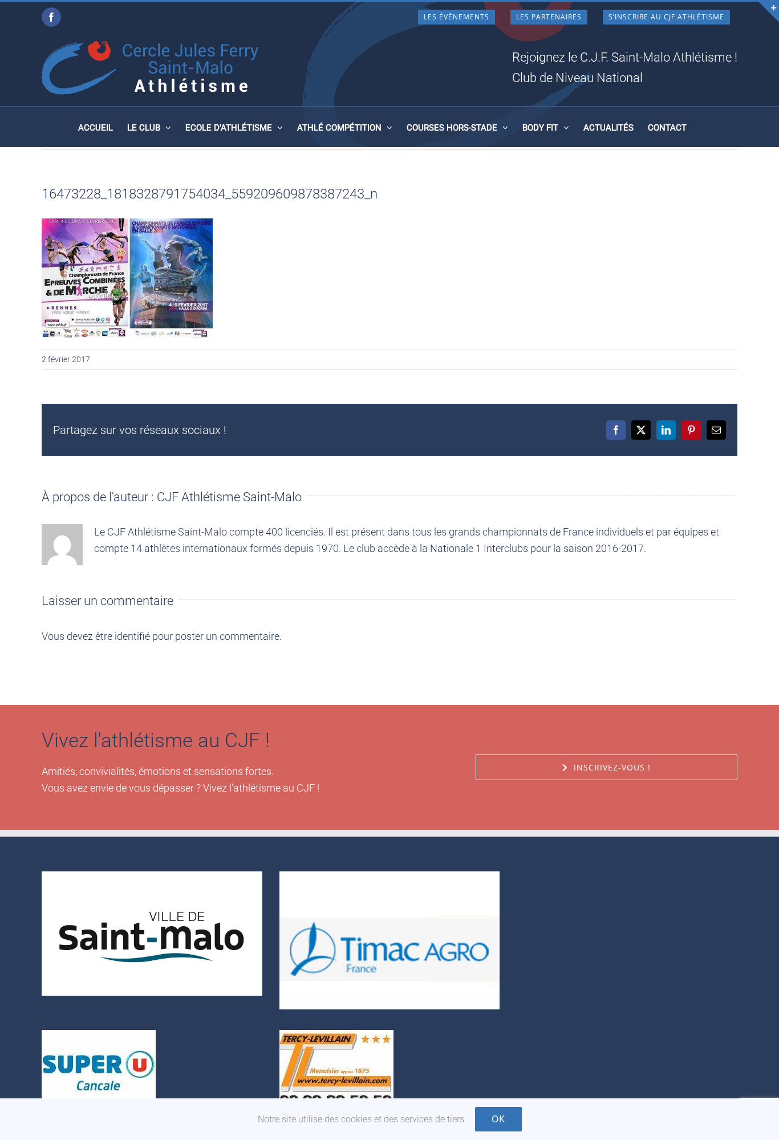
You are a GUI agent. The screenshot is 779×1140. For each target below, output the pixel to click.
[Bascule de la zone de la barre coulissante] (768, 12)
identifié (132, 636)
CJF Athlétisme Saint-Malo (229, 497)
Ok (498, 1119)
